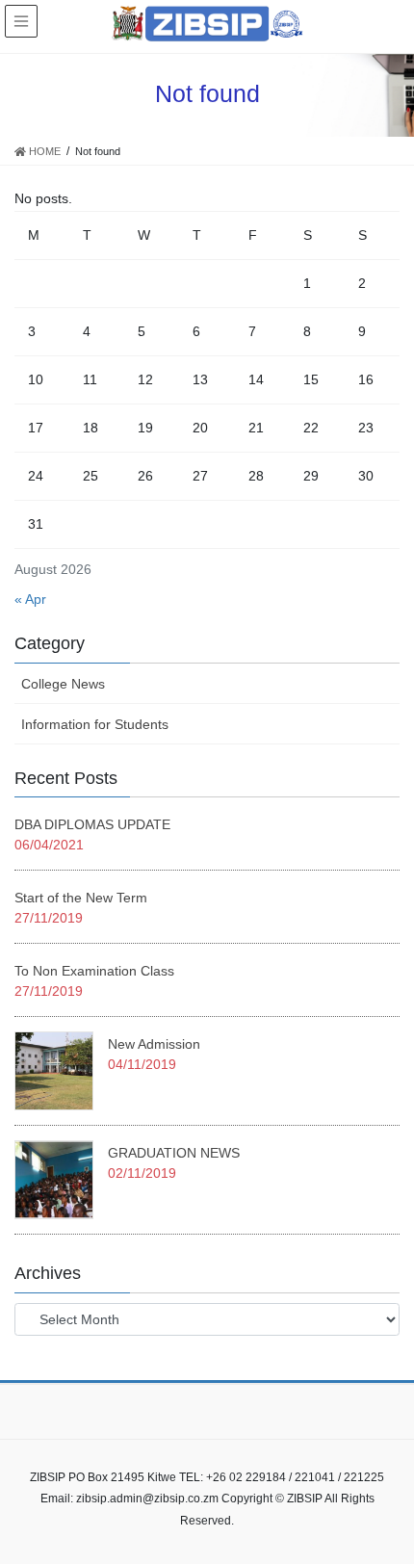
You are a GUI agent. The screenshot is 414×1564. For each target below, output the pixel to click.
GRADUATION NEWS (174, 1152)
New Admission (154, 1044)
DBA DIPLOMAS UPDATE (92, 824)
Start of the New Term (80, 897)
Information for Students (94, 724)
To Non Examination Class (94, 970)
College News (63, 683)
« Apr (30, 599)
